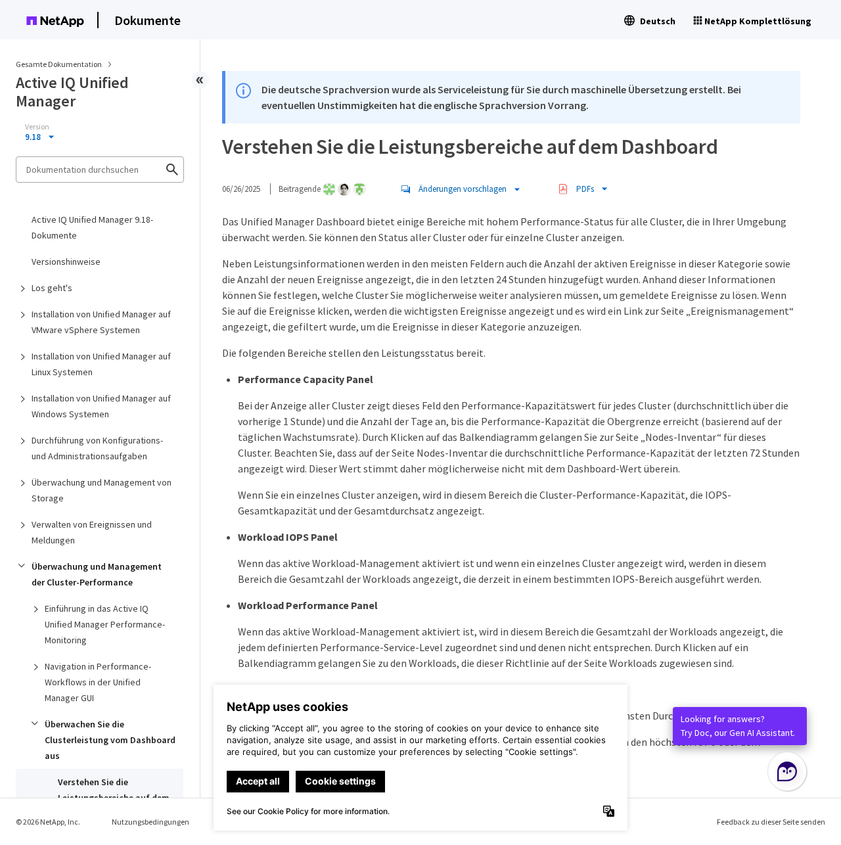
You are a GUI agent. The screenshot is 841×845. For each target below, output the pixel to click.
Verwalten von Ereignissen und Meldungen (92, 532)
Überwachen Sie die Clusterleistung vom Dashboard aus (110, 740)
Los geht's (52, 288)
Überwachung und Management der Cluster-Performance (97, 574)
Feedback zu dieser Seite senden (771, 822)
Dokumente (147, 20)
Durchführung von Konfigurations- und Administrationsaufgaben (97, 448)
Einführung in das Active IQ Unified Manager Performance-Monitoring (105, 624)
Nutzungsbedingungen (150, 822)
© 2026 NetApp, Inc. (48, 822)
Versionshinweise (66, 261)
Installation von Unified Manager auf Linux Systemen (101, 364)
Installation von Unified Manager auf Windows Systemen (101, 406)
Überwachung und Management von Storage (101, 490)
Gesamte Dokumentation (59, 64)
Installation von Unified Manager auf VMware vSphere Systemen (101, 322)
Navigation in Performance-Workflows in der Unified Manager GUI (98, 682)
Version (37, 127)
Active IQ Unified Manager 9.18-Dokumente (92, 227)
